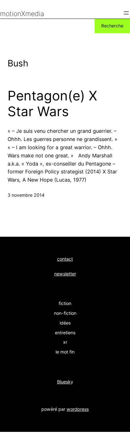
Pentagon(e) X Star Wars (52, 103)
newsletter (65, 273)
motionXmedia (22, 13)
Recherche (112, 25)
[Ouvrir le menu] (126, 13)
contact (65, 259)
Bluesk (64, 381)
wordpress (78, 409)
